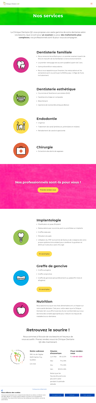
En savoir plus (44, 254)
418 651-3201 (77, 357)
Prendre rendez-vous (48, 190)
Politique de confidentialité (39, 389)
